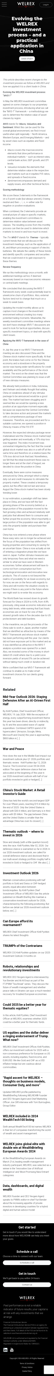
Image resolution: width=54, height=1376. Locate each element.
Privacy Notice (27, 1367)
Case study (27, 59)
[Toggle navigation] (5, 4)
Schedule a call (27, 1263)
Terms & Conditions (27, 1364)
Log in (46, 5)
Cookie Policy (27, 1371)
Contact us (27, 1285)
